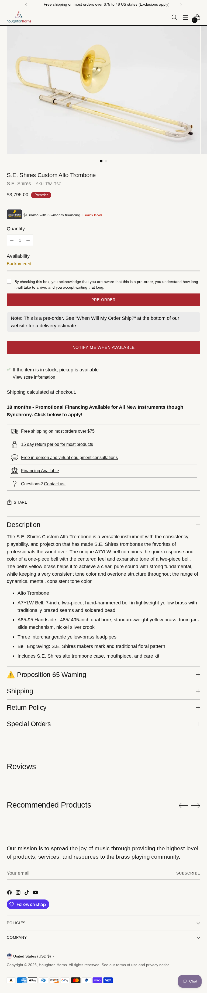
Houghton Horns (53, 965)
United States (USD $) (32, 956)
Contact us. (54, 483)
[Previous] (26, 4)
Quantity (16, 228)
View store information (34, 377)
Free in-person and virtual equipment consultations (69, 457)
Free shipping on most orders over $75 (58, 431)
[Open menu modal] (185, 17)
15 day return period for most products (57, 444)
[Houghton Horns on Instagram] (18, 893)
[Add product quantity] (28, 240)
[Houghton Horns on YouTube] (36, 893)
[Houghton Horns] (19, 17)
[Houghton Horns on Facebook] (10, 893)
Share (20, 502)
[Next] (181, 4)
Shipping (16, 392)
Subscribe (188, 873)
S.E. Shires (19, 183)
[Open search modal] (174, 17)
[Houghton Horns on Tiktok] (27, 893)
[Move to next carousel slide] (195, 805)
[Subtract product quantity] (12, 240)
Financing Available (40, 470)
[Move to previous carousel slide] (183, 805)
